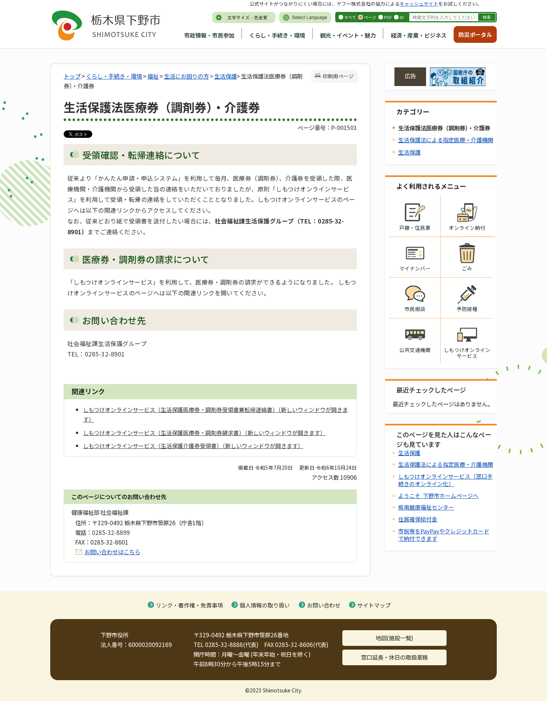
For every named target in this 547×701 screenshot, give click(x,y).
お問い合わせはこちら (112, 552)
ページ (370, 17)
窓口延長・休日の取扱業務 (394, 657)
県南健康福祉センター (426, 507)
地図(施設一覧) (394, 638)
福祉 (153, 76)
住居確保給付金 (417, 519)
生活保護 (225, 76)
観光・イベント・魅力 (348, 35)
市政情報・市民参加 (209, 35)
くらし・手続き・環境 (277, 35)
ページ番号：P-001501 (327, 127)
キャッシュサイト (419, 3)
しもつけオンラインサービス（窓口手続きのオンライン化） (445, 480)
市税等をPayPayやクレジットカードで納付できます (443, 534)
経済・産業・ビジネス (419, 35)
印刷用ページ (338, 76)
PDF (388, 17)
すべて (350, 17)
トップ (72, 76)
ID (402, 17)
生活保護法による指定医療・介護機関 (445, 140)
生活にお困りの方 (186, 76)
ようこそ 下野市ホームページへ (438, 495)
